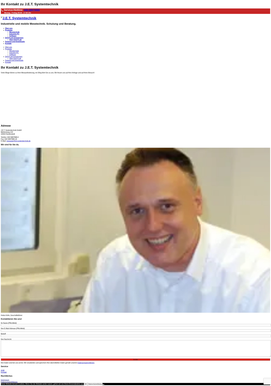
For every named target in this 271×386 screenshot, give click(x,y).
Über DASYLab (15, 40)
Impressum (5, 380)
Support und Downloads (15, 42)
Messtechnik (14, 32)
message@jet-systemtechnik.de (18, 141)
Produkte (8, 30)
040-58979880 (32, 9)
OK (86, 384)
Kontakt (8, 43)
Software (12, 36)
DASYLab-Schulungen (14, 38)
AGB (2, 370)
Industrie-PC (14, 34)
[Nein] (103, 384)
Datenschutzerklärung (9, 382)
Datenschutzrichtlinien (86, 363)
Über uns (8, 28)
